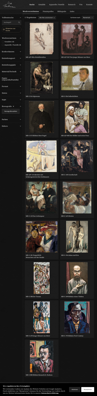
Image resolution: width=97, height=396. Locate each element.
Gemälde (41, 4)
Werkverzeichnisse (31, 11)
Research (71, 4)
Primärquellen (48, 11)
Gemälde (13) (9, 42)
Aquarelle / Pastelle (56, 4)
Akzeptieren (88, 389)
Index (72, 11)
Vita (80, 4)
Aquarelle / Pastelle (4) (13, 45)
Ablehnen (75, 389)
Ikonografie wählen (10, 111)
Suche (32, 4)
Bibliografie (61, 11)
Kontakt (89, 4)
